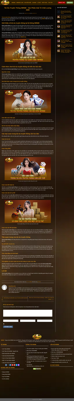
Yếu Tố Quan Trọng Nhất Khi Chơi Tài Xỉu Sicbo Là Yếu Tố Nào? (66, 17)
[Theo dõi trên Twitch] (19, 365)
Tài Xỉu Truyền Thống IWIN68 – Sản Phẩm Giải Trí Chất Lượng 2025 (66, 51)
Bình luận (5, 308)
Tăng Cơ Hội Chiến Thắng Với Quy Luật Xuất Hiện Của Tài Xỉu (66, 22)
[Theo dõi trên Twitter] (10, 365)
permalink (39, 281)
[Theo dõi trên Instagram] (6, 365)
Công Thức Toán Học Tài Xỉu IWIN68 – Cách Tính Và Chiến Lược (66, 36)
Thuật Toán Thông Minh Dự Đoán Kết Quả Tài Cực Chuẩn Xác (66, 26)
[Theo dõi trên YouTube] (14, 365)
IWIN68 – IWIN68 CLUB (17, 2)
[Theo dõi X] (8, 365)
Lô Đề (39, 2)
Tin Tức (50, 2)
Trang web (39, 318)
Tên (4, 318)
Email (21, 318)
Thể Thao (44, 2)
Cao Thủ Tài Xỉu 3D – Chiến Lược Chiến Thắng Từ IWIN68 (66, 41)
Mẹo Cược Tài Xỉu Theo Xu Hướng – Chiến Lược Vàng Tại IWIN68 (66, 46)
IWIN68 (43, 18)
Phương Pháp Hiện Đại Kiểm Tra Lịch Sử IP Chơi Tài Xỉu (66, 12)
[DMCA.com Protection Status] (37, 368)
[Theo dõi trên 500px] (16, 365)
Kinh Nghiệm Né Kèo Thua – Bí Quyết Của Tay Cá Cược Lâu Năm (66, 31)
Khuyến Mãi (27, 2)
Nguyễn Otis (34, 13)
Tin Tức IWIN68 (29, 281)
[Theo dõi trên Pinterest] (12, 365)
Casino (34, 2)
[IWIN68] (5, 2)
